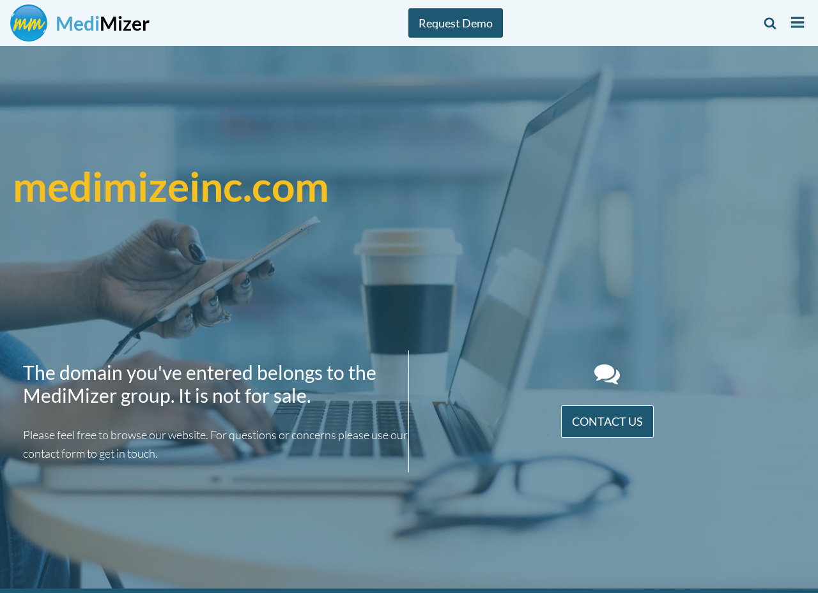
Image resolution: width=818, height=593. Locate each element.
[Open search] (770, 23)
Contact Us (607, 421)
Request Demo (456, 23)
